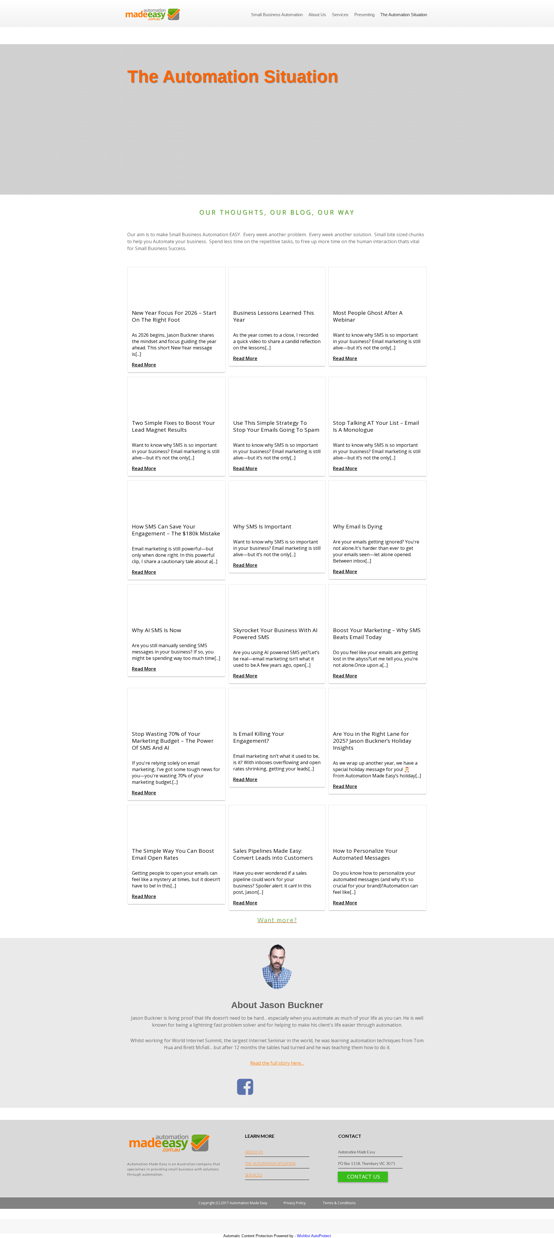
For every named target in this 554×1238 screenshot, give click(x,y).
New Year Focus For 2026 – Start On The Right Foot (174, 316)
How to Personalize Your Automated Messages (365, 854)
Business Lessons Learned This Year (273, 316)
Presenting (364, 14)
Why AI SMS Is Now (156, 630)
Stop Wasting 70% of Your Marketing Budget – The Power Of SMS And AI (173, 740)
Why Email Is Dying (357, 526)
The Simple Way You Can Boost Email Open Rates (173, 854)
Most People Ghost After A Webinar (368, 316)
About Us (317, 14)
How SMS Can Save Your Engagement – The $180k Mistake (176, 530)
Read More (144, 365)
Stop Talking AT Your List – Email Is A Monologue (376, 426)
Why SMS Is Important (262, 526)
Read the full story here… (277, 1063)
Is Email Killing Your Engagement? (258, 737)
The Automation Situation (403, 14)
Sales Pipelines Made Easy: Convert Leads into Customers (273, 854)
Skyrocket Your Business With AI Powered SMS (275, 633)
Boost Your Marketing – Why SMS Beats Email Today (377, 633)
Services (340, 14)
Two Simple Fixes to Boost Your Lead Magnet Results (173, 426)
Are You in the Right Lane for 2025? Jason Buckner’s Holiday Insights (372, 740)
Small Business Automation (277, 14)
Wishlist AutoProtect (314, 1236)
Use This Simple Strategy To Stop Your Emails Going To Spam (276, 426)
